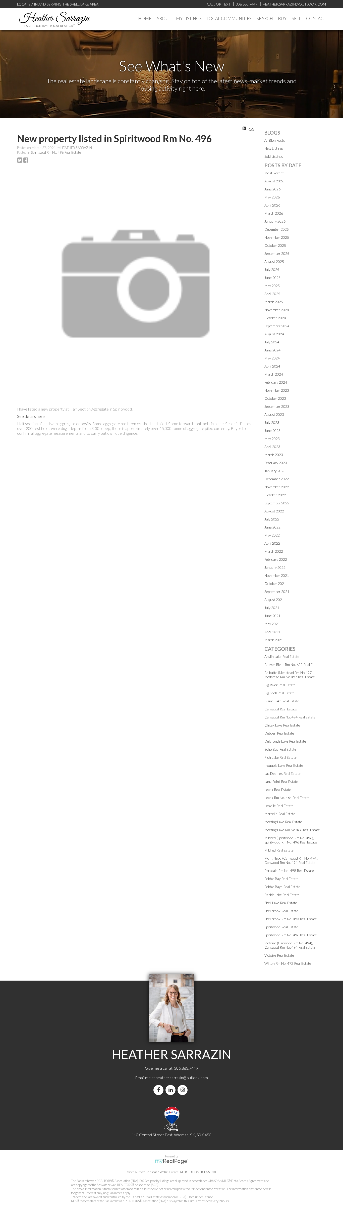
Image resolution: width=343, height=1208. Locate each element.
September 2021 (276, 591)
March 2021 (273, 640)
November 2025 (276, 237)
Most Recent (274, 173)
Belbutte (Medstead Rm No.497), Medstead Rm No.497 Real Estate (289, 674)
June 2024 (272, 350)
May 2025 (272, 286)
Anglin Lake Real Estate (281, 656)
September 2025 (276, 253)
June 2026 (272, 189)
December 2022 (276, 479)
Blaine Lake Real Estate (281, 701)
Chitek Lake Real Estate (282, 725)
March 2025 (273, 302)
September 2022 (276, 503)
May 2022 (272, 535)
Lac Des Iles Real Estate (282, 773)
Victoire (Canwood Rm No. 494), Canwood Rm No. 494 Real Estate (289, 945)
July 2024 (271, 342)
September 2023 (276, 406)
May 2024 (272, 358)
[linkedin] (171, 1090)
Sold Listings (273, 156)
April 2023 (272, 447)
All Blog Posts (274, 140)
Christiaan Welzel (156, 1172)
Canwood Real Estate (280, 709)
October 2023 (275, 398)
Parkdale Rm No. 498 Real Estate (289, 870)
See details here (31, 416)
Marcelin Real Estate (279, 814)
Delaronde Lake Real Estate (285, 741)
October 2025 (275, 245)
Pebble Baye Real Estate (282, 886)
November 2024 (276, 310)
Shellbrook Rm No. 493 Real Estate (290, 919)
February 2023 (275, 463)
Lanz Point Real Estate (281, 781)
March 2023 (273, 455)
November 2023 (276, 390)
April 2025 (272, 294)
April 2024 (272, 366)
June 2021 (272, 616)
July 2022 (271, 519)
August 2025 (274, 261)
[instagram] (184, 1090)
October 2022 (275, 495)
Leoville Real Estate (279, 805)
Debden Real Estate (279, 733)
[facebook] (159, 1090)
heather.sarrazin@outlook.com (182, 1077)
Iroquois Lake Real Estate (283, 765)
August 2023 (274, 414)
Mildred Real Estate (279, 850)
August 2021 (274, 599)
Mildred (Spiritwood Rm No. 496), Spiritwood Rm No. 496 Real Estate (290, 840)
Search (265, 18)
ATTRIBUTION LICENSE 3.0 (198, 1172)
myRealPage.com (172, 1161)
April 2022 (272, 543)
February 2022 (275, 559)
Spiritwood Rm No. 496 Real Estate (56, 152)
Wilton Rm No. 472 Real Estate (287, 963)
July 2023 (271, 422)
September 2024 (276, 326)
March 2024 (273, 374)
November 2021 (276, 575)
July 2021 (271, 608)
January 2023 (274, 471)
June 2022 (272, 527)
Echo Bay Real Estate (280, 749)
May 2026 (272, 197)
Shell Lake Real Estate (280, 903)
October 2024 (275, 318)
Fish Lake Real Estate (280, 757)
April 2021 (272, 632)
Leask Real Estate (277, 789)
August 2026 (274, 181)
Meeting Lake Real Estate (283, 822)
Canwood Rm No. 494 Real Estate (289, 717)
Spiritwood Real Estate (281, 927)
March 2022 (273, 551)
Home (144, 18)
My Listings (189, 18)
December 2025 (276, 229)
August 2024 (274, 334)
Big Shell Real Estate (279, 693)
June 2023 (272, 430)
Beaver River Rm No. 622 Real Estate (292, 664)
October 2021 (275, 583)
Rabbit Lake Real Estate (282, 895)
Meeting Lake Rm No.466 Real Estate (292, 830)
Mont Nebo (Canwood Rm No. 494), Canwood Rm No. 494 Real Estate (291, 860)
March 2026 (273, 213)
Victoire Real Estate (279, 955)
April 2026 (272, 205)
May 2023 (272, 438)
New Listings (273, 148)
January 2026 (274, 221)
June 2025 (272, 277)
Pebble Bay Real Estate (281, 878)
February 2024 (275, 382)
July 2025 (271, 269)
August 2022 (274, 511)
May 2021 (272, 624)
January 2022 (274, 567)
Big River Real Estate (280, 685)
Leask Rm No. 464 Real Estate (287, 797)
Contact (316, 18)
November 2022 (276, 487)
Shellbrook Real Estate (281, 911)
